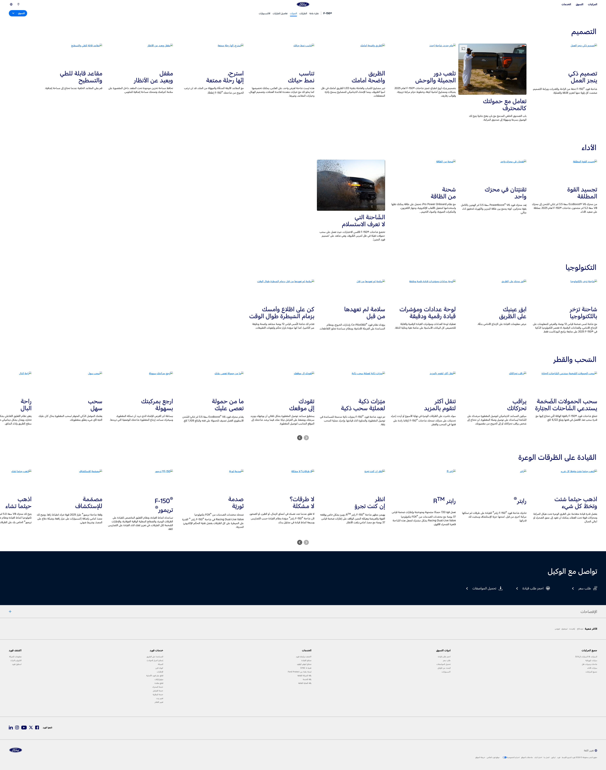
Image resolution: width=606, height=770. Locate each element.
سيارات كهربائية (591, 660)
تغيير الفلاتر (159, 702)
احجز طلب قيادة (444, 656)
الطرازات (303, 13)
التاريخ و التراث (15, 660)
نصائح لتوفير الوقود (304, 664)
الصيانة (160, 664)
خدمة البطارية (158, 694)
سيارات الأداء (592, 668)
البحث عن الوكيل (444, 668)
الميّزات (293, 13)
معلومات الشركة (15, 656)
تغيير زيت (159, 698)
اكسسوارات (446, 672)
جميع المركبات (591, 672)
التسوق (579, 4)
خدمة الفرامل (158, 690)
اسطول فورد (16, 664)
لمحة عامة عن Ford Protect (299, 672)
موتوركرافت (159, 679)
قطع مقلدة (159, 683)
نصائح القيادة (306, 660)
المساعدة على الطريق (155, 656)
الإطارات (160, 672)
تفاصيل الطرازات (280, 13)
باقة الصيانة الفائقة (304, 675)
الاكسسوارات (264, 13)
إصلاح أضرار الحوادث (155, 660)
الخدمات (566, 4)
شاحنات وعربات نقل (589, 664)
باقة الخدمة (307, 679)
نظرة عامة (314, 13)
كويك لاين (159, 668)
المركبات (592, 4)
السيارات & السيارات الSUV (586, 656)
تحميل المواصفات (444, 664)
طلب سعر (447, 660)
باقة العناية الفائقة (304, 683)
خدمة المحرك (157, 687)
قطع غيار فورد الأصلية (154, 675)
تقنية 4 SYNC (305, 668)
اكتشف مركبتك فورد (303, 656)
